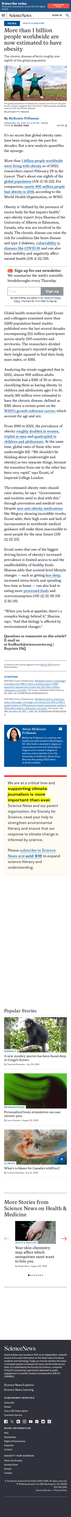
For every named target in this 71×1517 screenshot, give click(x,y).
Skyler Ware (23, 1266)
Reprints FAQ (15, 648)
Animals (10, 1051)
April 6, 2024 (46, 664)
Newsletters (10, 1437)
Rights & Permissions (15, 1441)
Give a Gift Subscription (16, 1410)
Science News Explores (19, 1385)
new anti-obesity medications (40, 508)
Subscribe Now (58, 6)
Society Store (11, 1464)
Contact (8, 1449)
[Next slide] (64, 1239)
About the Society (13, 1460)
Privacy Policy (60, 1490)
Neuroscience (14, 1107)
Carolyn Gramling (15, 1172)
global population (17, 181)
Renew (7, 1406)
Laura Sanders (14, 1120)
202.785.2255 (60, 1487)
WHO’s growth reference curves (29, 411)
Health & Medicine (33, 23)
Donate (7, 1468)
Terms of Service (43, 1490)
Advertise (9, 1445)
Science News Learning (19, 1389)
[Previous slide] (7, 1239)
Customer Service (13, 1415)
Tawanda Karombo (16, 1064)
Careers (8, 1473)
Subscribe (9, 1402)
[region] (35, 1249)
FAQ (6, 1433)
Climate (10, 1163)
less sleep (52, 575)
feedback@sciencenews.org (30, 644)
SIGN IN (57, 15)
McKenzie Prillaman (24, 118)
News (12, 23)
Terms (47, 298)
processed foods (36, 591)
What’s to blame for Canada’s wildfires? (32, 1168)
